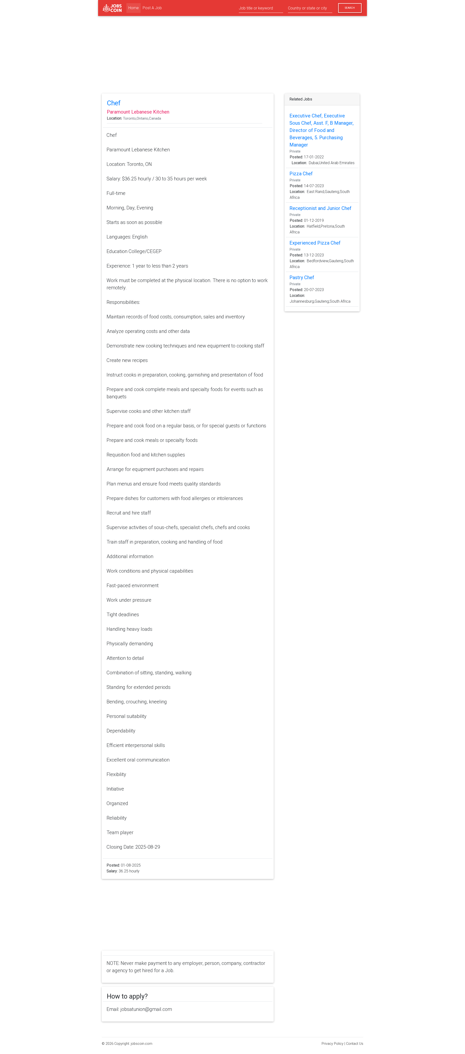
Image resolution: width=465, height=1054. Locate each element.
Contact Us (354, 1044)
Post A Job (152, 8)
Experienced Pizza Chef (315, 243)
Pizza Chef (301, 174)
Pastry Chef (301, 277)
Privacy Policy (332, 1044)
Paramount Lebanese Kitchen (138, 112)
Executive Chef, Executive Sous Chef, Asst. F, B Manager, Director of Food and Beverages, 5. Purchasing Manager (321, 130)
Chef (114, 103)
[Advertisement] (232, 56)
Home (134, 7)
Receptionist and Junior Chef (320, 208)
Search (350, 7)
